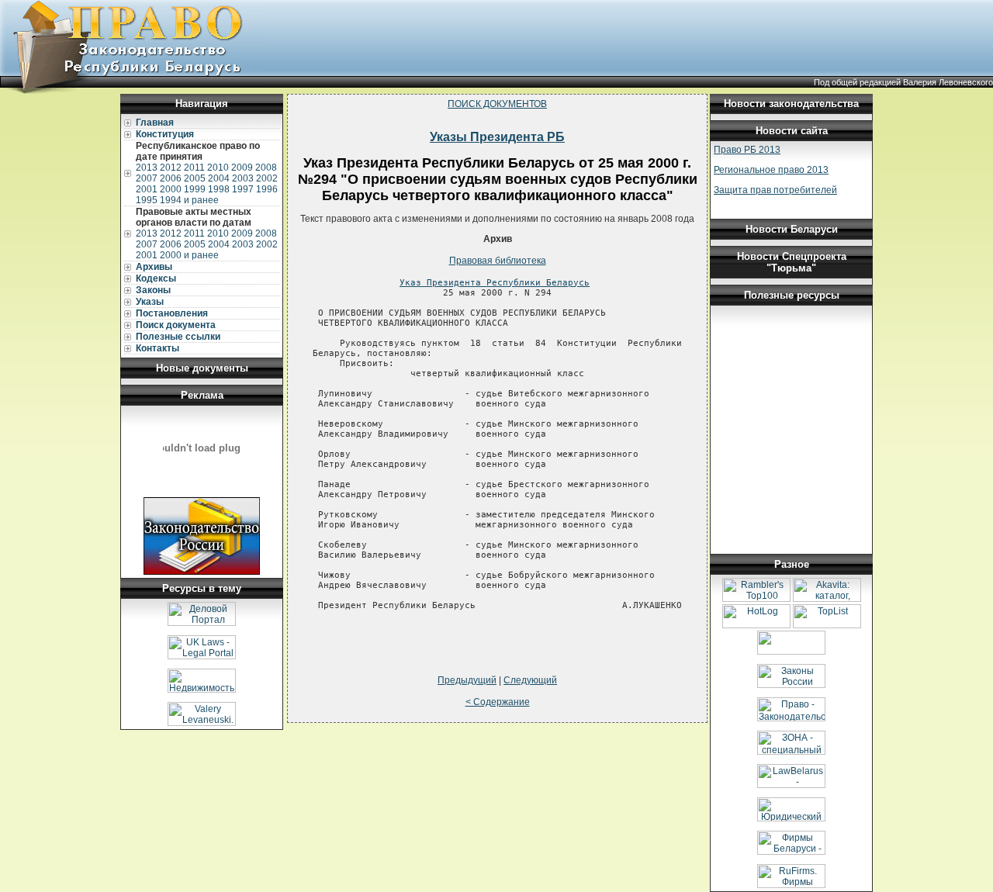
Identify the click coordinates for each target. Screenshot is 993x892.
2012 (171, 167)
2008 (266, 167)
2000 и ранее (189, 255)
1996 (267, 189)
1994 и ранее (189, 200)
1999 (195, 189)
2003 (243, 178)
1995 (146, 200)
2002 (267, 178)
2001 (146, 189)
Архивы (154, 266)
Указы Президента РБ (497, 136)
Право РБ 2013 (747, 149)
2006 (171, 178)
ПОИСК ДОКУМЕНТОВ (497, 104)
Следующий (530, 680)
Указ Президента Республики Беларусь (495, 283)
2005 (195, 178)
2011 (194, 167)
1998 (219, 189)
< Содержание (497, 702)
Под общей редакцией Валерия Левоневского (903, 82)
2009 (242, 167)
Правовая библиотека (497, 260)
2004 (219, 178)
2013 (146, 167)
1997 (243, 189)
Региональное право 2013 (771, 169)
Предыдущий (467, 680)
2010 (218, 167)
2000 (171, 189)
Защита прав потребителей (775, 190)
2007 (146, 178)
